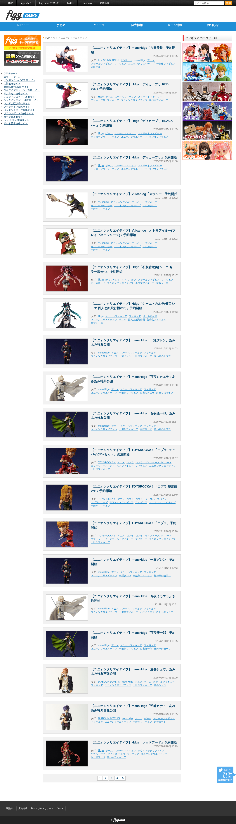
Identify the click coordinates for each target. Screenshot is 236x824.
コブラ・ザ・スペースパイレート (153, 462)
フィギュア (120, 63)
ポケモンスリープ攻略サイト (19, 110)
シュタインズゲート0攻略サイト (21, 100)
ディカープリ (98, 100)
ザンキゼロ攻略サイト (16, 93)
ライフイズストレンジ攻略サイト (22, 90)
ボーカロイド (98, 283)
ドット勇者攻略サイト (16, 123)
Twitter (70, 3)
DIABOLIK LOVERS (109, 681)
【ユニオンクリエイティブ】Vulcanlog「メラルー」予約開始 (134, 194)
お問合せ (104, 3)
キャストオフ (129, 279)
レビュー (23, 25)
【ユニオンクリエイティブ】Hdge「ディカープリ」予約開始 (134, 157)
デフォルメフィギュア (121, 465)
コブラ (130, 462)
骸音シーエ (162, 283)
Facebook (86, 3)
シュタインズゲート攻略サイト (20, 96)
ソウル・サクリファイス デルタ (108, 754)
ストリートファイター (150, 96)
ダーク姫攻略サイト (14, 116)
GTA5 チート (11, 73)
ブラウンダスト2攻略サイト (19, 113)
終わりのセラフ (162, 356)
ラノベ (122, 319)
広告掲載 (22, 808)
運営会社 (10, 808)
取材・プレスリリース (42, 808)
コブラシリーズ (99, 465)
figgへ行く (26, 3)
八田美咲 (95, 67)
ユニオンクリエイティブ (141, 63)
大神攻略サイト (12, 83)
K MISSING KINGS (108, 60)
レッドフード (98, 757)
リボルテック (150, 205)
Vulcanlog (103, 202)
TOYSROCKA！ (107, 462)
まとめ (61, 25)
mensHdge (139, 60)
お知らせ (213, 25)
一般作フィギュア (166, 63)
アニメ (151, 60)
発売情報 (137, 25)
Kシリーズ (126, 60)
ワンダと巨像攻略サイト (17, 103)
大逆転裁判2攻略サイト (16, 87)
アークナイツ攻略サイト (17, 106)
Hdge (101, 96)
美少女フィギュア (158, 100)
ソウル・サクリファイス (151, 750)
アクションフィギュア (122, 202)
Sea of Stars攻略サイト (16, 120)
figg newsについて (49, 3)
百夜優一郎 (146, 429)
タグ (55, 37)
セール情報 (175, 25)
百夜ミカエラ (147, 392)
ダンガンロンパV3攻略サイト (19, 80)
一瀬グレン (125, 356)
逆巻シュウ (160, 685)
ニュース (99, 25)
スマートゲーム (12, 77)
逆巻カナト (160, 721)
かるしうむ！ (112, 279)
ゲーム (109, 96)
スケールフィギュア (101, 63)
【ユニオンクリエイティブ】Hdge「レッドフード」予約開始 (134, 742)
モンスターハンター (101, 205)
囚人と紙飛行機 (136, 319)
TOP (10, 3)
